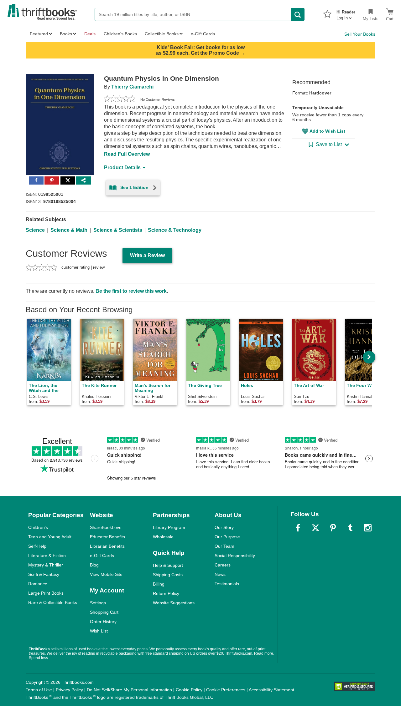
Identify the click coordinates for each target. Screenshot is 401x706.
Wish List (99, 630)
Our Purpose (227, 536)
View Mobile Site (106, 574)
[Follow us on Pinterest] (333, 527)
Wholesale (163, 536)
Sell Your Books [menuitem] (359, 34)
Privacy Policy (69, 689)
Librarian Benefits (107, 546)
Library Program (169, 527)
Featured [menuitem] (39, 33)
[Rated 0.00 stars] (119, 99)
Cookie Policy (189, 689)
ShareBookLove (106, 527)
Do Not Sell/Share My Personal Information (129, 689)
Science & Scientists (117, 230)
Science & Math (68, 230)
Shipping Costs (168, 574)
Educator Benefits (107, 536)
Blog (94, 564)
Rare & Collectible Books (52, 602)
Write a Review (147, 255)
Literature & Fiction (47, 555)
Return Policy (166, 593)
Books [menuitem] (66, 33)
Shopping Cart (104, 612)
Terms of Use (39, 689)
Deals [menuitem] (90, 33)
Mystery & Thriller (45, 564)
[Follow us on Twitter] (315, 527)
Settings (98, 602)
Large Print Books (46, 593)
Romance (37, 583)
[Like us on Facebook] (297, 527)
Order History (103, 621)
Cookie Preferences (225, 689)
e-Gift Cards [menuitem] (203, 33)
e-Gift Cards (102, 555)
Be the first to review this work (131, 291)
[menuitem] (345, 13)
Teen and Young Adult (49, 536)
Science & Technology (174, 230)
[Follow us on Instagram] (367, 527)
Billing (158, 584)
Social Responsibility (235, 555)
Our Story (224, 527)
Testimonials (227, 583)
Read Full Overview (127, 154)
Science (35, 230)
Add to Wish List (327, 131)
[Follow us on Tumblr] (350, 527)
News (220, 574)
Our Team (224, 546)
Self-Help (37, 546)
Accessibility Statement (271, 689)
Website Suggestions (174, 602)
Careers (223, 564)
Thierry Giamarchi (132, 86)
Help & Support (168, 565)
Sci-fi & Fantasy (43, 574)
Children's (38, 527)
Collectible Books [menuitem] (162, 33)
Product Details (122, 167)
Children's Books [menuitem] (120, 33)
